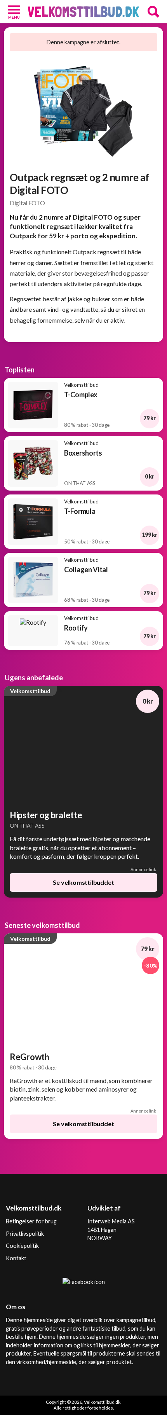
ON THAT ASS (27, 825)
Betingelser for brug (31, 1221)
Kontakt (16, 1258)
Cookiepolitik (22, 1245)
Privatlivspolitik (25, 1233)
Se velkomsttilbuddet (83, 882)
